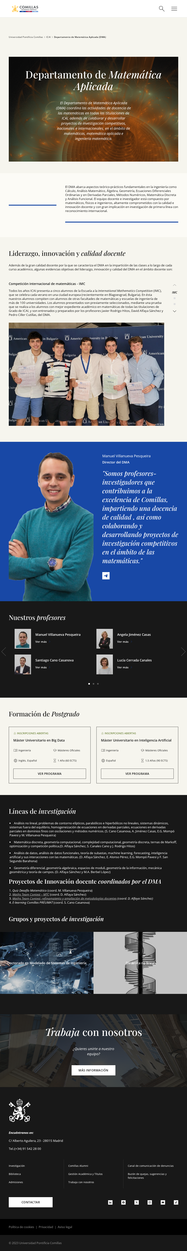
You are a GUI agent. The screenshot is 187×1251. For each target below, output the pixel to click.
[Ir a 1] (89, 684)
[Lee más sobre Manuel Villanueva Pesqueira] (23, 639)
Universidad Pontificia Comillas (26, 37)
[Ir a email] (107, 577)
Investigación (17, 1165)
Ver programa (50, 774)
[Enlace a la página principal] (25, 8)
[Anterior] (174, 285)
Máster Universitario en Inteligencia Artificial (136, 740)
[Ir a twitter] (136, 1202)
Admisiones (16, 1182)
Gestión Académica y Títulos (85, 1174)
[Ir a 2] (174, 298)
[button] (93, 109)
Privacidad (46, 1227)
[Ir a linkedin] (110, 1202)
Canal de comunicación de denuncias (151, 1165)
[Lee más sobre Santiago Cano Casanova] (23, 664)
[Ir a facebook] (123, 1202)
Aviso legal (65, 1227)
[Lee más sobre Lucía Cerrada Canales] (104, 664)
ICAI (48, 37)
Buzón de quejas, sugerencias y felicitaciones (147, 1175)
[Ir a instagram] (150, 1202)
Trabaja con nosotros (81, 1182)
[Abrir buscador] (162, 9)
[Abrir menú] (174, 9)
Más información (93, 1070)
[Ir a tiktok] (176, 1202)
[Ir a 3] (174, 304)
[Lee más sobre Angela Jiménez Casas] (104, 639)
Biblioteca (15, 1174)
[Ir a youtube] (163, 1202)
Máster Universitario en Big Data (39, 740)
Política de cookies (21, 1227)
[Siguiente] (174, 311)
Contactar (31, 1202)
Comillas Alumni (78, 1165)
